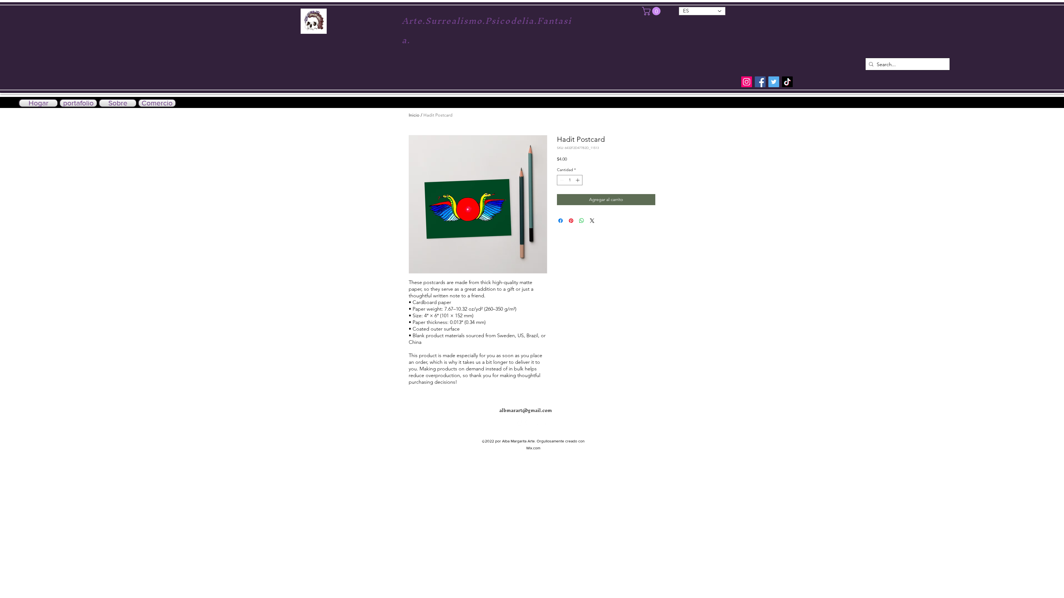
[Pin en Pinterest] (571, 220)
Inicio (414, 115)
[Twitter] (773, 81)
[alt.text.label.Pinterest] (1039, 104)
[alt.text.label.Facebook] (1022, 104)
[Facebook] (760, 81)
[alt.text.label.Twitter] (1031, 104)
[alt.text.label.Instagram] (1014, 104)
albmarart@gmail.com (525, 410)
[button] (652, 11)
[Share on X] (592, 220)
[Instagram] (746, 81)
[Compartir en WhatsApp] (581, 220)
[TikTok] (787, 81)
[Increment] (578, 180)
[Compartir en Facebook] (560, 220)
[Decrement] (561, 180)
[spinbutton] (570, 180)
